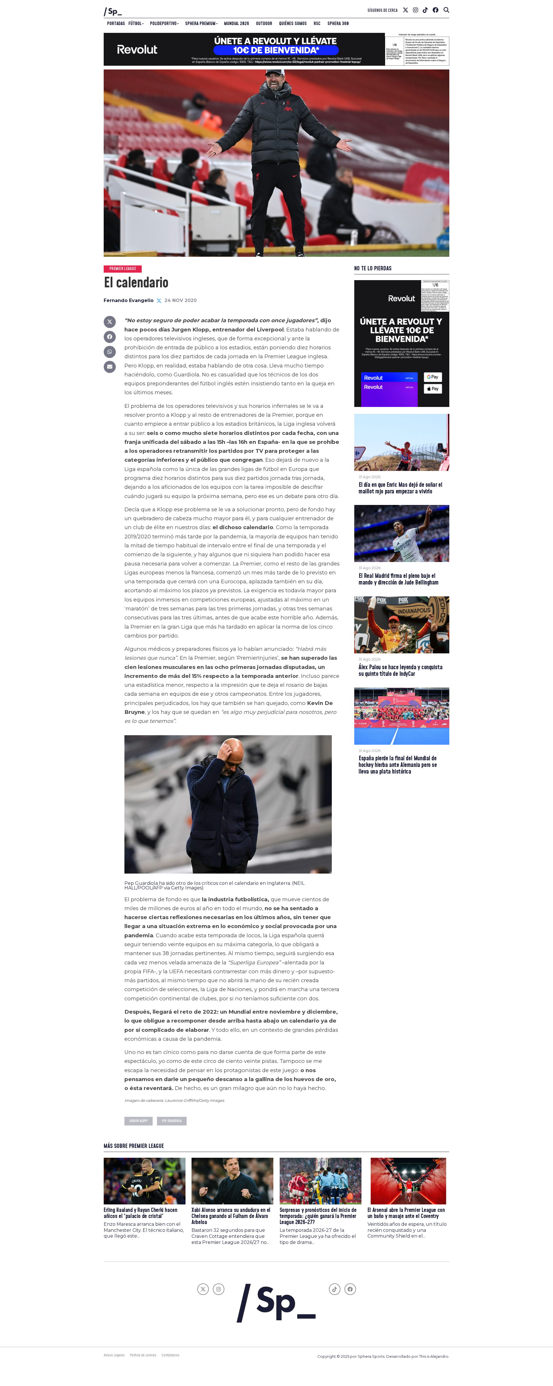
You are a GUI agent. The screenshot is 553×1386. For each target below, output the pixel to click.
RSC (317, 23)
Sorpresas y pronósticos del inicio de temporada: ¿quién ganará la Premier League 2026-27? (318, 1216)
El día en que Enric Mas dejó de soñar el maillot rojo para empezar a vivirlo (400, 488)
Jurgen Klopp (138, 1121)
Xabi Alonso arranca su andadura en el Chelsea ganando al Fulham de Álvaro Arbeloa (231, 1216)
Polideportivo (163, 23)
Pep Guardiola (172, 1121)
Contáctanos (170, 1355)
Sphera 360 (338, 23)
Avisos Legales (114, 1355)
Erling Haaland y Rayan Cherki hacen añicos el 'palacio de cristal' (140, 1213)
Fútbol (134, 23)
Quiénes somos (293, 23)
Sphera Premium (200, 23)
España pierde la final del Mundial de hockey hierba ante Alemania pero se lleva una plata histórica (398, 765)
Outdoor (264, 23)
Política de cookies (143, 1355)
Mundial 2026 (236, 23)
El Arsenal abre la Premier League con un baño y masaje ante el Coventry (406, 1213)
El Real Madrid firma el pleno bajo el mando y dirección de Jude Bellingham (399, 579)
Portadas (116, 23)
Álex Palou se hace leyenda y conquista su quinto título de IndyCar (400, 671)
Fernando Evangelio (129, 300)
